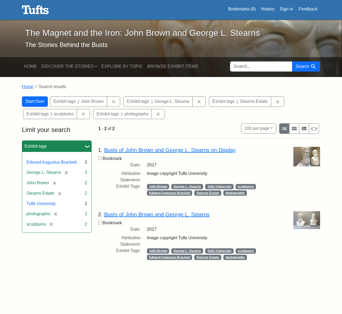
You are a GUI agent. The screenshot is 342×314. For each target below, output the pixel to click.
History (267, 9)
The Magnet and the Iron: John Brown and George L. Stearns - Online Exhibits (35, 10)
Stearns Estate (207, 193)
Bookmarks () (242, 9)
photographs (235, 193)
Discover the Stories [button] (67, 66)
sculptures (246, 187)
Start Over (34, 101)
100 (257, 128)
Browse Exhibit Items (173, 66)
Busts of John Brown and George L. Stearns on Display (170, 150)
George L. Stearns (187, 187)
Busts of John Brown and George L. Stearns (156, 214)
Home (30, 66)
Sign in (286, 9)
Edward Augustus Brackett (51, 162)
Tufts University (41, 203)
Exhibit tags (36, 146)
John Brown (158, 187)
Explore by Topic (122, 66)
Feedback (307, 9)
